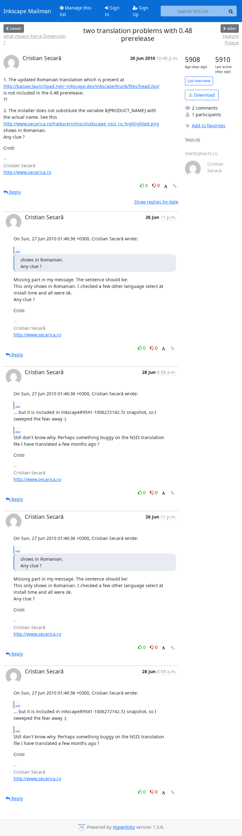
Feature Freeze (231, 39)
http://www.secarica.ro (27, 172)
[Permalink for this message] (174, 186)
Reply (14, 192)
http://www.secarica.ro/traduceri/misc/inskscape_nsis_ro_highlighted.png (81, 124)
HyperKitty (124, 827)
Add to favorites (208, 126)
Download (204, 95)
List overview (198, 80)
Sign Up (140, 11)
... (17, 250)
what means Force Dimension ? (34, 39)
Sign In (112, 11)
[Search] (231, 11)
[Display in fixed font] (165, 186)
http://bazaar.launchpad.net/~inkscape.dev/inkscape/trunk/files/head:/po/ (81, 86)
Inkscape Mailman (27, 11)
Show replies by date (156, 202)
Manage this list (75, 11)
